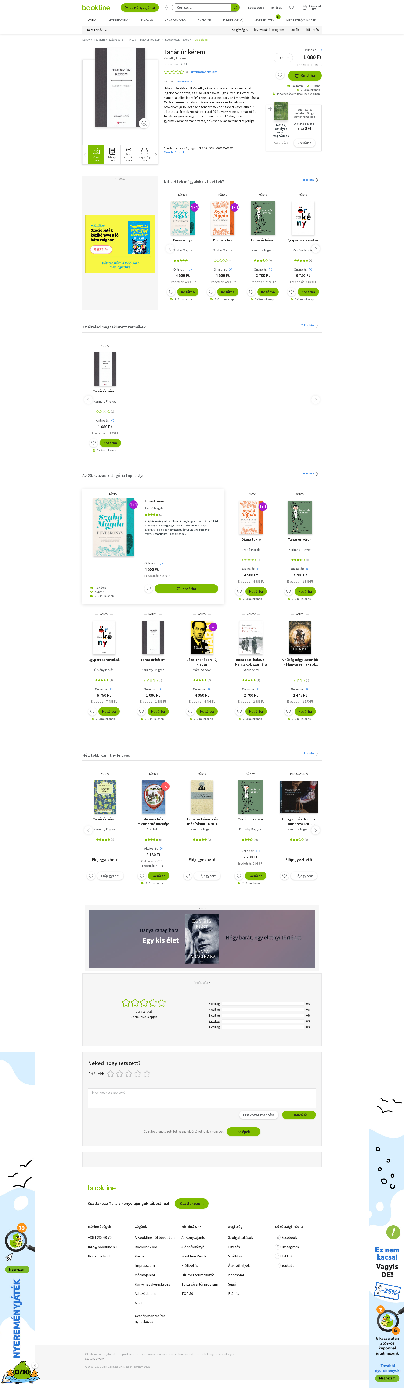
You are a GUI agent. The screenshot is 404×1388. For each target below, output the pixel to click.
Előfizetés (312, 30)
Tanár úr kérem (262, 240)
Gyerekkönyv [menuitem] (119, 20)
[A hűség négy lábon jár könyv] (300, 637)
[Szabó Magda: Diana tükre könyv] (222, 218)
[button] (155, 154)
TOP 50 (187, 1293)
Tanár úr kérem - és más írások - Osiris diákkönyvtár (202, 821)
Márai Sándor (202, 670)
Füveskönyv (182, 240)
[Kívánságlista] (291, 7)
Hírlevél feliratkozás (197, 1274)
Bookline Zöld (146, 1246)
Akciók (294, 30)
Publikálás (299, 1115)
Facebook (289, 1237)
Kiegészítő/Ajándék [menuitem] (301, 20)
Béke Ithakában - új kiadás (202, 662)
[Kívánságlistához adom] (280, 75)
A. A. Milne (153, 829)
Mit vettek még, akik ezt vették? (194, 181)
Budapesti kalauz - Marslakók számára (251, 662)
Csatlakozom (192, 1203)
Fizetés (234, 1246)
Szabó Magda (182, 250)
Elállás (233, 1293)
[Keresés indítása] (235, 7)
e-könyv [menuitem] (147, 20)
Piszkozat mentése (258, 1115)
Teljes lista (307, 179)
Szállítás (235, 1256)
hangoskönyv (299, 774)
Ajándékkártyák (193, 1246)
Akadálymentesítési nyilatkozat (150, 1319)
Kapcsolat (236, 1274)
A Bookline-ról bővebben (155, 1237)
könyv (182, 195)
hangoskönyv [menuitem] (175, 20)
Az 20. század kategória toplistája (112, 475)
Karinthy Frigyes (263, 250)
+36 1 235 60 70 (100, 1237)
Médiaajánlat (145, 1274)
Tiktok (287, 1256)
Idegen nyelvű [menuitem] (233, 20)
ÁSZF (139, 1302)
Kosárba (308, 75)
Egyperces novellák (303, 240)
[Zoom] (144, 123)
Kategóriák (95, 30)
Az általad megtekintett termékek (114, 327)
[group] (96, 154)
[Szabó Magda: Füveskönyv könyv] (183, 218)
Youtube (288, 1265)
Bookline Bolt (99, 1256)
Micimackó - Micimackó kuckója (153, 821)
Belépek (276, 7)
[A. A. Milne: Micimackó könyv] (153, 797)
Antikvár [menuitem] (204, 20)
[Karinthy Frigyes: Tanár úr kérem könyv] (120, 87)
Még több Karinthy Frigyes (106, 755)
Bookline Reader (194, 1256)
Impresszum (145, 1265)
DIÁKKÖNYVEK (184, 81)
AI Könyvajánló (142, 7)
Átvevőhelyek (239, 1265)
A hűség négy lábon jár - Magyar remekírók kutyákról (300, 662)
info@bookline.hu (102, 1246)
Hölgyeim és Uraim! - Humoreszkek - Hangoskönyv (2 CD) (299, 821)
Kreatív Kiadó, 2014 (175, 64)
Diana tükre (222, 240)
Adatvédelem (145, 1293)
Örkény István (303, 250)
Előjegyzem (110, 875)
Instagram (290, 1246)
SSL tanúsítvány (95, 1358)
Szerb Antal (251, 670)
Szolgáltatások (240, 1237)
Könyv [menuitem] (92, 20)
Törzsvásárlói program (268, 30)
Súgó (232, 1284)
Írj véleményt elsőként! (204, 72)
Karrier (140, 1256)
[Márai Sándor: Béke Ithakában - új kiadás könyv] (202, 637)
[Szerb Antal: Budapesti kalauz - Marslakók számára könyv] (251, 637)
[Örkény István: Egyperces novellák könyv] (303, 218)
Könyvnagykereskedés (152, 1284)
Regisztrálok (256, 7)
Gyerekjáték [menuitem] (267, 18)
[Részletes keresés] (166, 7)
